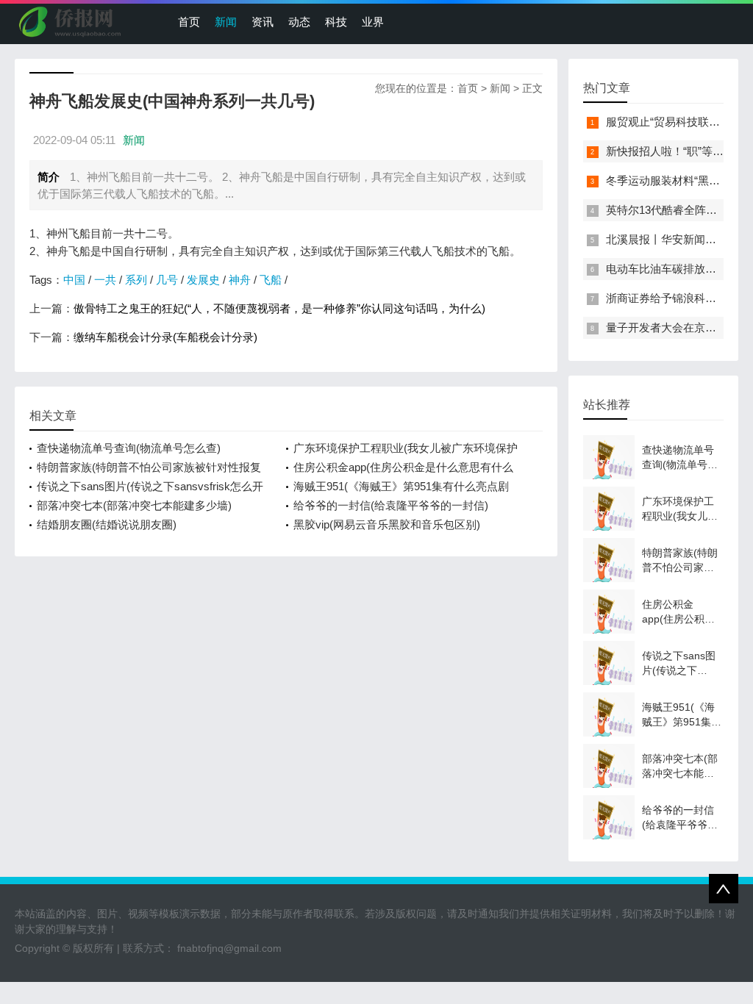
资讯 (262, 21)
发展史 (203, 279)
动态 (299, 21)
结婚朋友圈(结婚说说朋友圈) (106, 524)
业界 (373, 21)
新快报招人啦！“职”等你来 (670, 151)
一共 (105, 279)
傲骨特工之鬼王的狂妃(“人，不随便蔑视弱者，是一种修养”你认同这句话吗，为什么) (279, 308)
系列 (136, 279)
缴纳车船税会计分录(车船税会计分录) (165, 337)
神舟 (240, 279)
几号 (167, 279)
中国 (74, 279)
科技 (336, 21)
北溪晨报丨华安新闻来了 (666, 239)
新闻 (226, 21)
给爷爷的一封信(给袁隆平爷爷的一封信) (390, 505)
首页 (189, 21)
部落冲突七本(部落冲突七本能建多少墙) (134, 505)
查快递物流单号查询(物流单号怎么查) (129, 448)
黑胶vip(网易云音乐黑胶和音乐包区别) (386, 524)
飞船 (271, 279)
